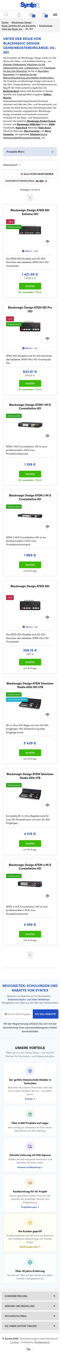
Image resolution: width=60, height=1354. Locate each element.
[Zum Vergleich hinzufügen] (47, 241)
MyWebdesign (42, 1342)
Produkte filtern (15, 151)
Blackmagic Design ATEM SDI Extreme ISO (30, 212)
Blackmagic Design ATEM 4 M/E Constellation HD (30, 866)
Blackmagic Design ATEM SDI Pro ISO (30, 309)
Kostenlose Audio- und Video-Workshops (29, 999)
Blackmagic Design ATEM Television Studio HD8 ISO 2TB (30, 685)
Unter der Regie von (12, 28)
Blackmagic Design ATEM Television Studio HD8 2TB (30, 776)
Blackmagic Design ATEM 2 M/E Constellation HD (30, 497)
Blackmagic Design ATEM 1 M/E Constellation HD (30, 406)
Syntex (5, 22)
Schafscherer (45, 25)
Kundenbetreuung (16, 1296)
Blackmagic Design (21, 22)
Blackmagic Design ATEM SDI (30, 586)
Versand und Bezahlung (20, 1306)
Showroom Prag (15, 1316)
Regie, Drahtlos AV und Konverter (19, 25)
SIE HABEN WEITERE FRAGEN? (21, 1326)
